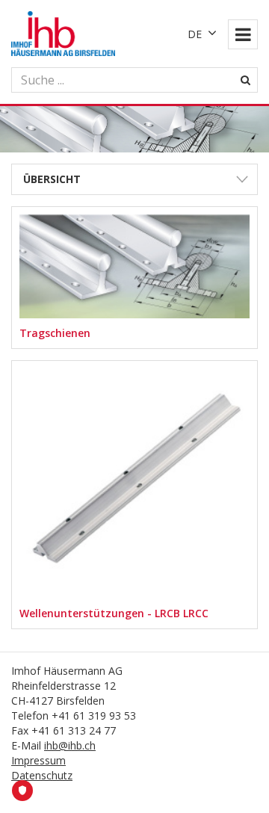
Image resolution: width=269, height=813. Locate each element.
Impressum (38, 760)
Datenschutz (41, 775)
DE (195, 34)
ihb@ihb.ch (70, 745)
